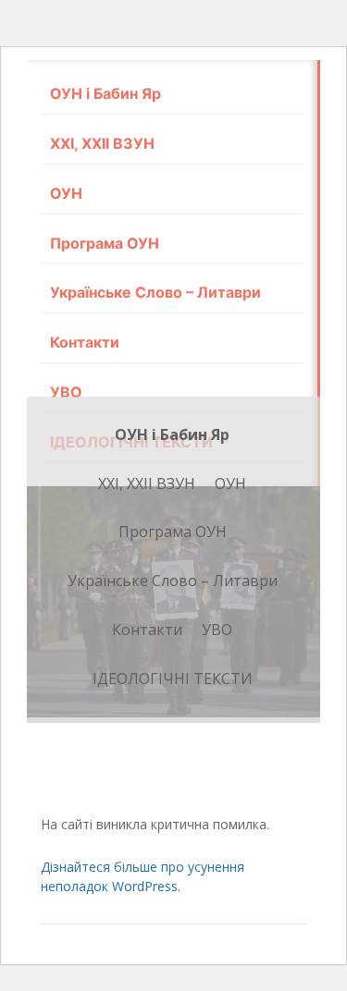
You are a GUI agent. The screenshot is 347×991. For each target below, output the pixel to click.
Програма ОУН (104, 243)
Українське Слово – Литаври (155, 292)
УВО (66, 392)
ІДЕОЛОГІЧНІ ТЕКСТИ (173, 678)
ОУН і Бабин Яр (105, 93)
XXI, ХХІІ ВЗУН (102, 143)
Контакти (84, 342)
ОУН (66, 193)
